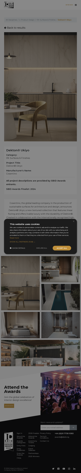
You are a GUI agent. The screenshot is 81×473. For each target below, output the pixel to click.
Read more (14, 238)
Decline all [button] (41, 248)
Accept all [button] (62, 248)
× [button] (73, 221)
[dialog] (40, 236)
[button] (40, 242)
